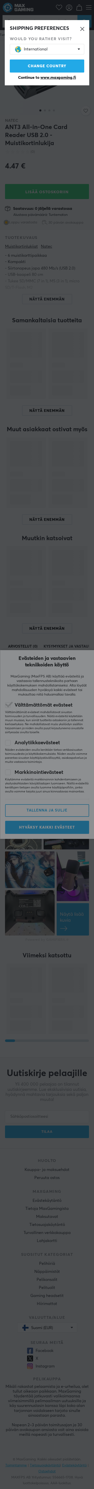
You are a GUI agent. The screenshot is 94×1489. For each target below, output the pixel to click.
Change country (47, 66)
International (36, 49)
